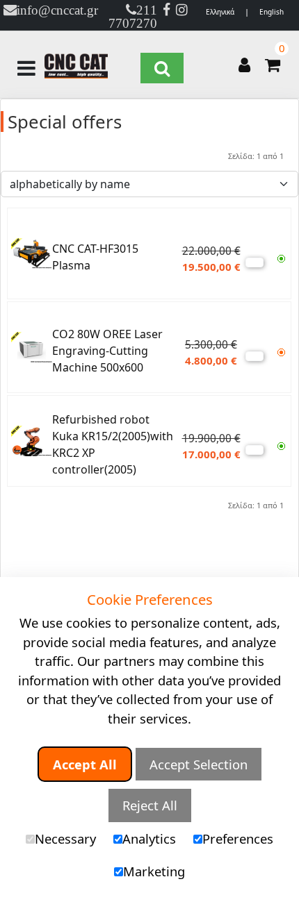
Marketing (154, 871)
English (271, 12)
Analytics (149, 838)
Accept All (85, 764)
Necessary (65, 838)
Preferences (237, 838)
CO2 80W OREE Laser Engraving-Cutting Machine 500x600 (107, 350)
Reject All (149, 805)
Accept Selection (199, 764)
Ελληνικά (220, 12)
